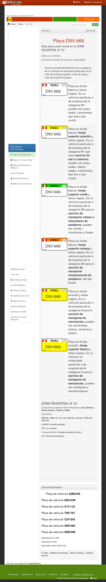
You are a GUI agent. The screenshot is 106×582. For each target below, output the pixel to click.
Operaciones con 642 (50, 538)
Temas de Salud (19, 290)
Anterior (47, 30)
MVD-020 (88, 418)
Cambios (89, 553)
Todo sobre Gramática (21, 154)
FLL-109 (62, 418)
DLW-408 (71, 418)
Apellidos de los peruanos (21, 183)
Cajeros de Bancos (18, 306)
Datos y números (77, 553)
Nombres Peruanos (20, 178)
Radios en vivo (18, 269)
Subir (94, 578)
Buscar (95, 24)
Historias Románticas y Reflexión (21, 166)
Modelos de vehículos (59, 553)
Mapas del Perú (19, 301)
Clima (77, 2)
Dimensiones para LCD (19, 295)
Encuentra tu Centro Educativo (18, 318)
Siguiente (89, 30)
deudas (53, 428)
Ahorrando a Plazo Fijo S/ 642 (53, 545)
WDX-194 (54, 418)
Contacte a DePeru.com (84, 574)
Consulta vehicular (57, 424)
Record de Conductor (55, 436)
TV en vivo (14, 274)
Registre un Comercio (93, 2)
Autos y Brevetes (17, 173)
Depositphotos (35, 563)
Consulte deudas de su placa (70, 432)
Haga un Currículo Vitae (22, 160)
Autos (46, 553)
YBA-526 (45, 418)
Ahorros (44, 555)
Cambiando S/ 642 (49, 541)
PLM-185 (45, 420)
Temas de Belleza (17, 285)
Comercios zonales (18, 311)
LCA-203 (79, 418)
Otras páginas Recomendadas (16, 148)
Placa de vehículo (63, 494)
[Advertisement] (53, 10)
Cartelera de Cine (19, 279)
